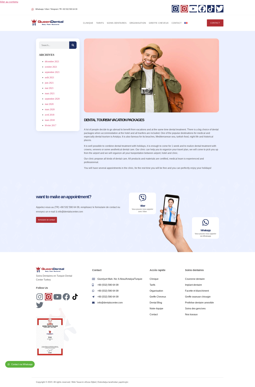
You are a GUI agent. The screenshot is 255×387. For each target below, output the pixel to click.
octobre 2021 (51, 67)
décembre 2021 (52, 61)
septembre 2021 (52, 72)
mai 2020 (49, 104)
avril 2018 (49, 114)
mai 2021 (49, 88)
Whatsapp (206, 230)
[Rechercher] (73, 45)
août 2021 (49, 77)
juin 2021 (49, 83)
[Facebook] (202, 8)
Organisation (138, 23)
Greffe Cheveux (159, 23)
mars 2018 (50, 120)
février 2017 (50, 125)
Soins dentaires (117, 23)
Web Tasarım (77, 382)
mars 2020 (50, 109)
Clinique (88, 23)
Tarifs (100, 23)
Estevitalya (103, 382)
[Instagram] (175, 8)
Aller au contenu (9, 1)
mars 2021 (50, 93)
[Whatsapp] (205, 222)
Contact (177, 23)
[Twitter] (219, 8)
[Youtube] (193, 8)
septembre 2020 (52, 98)
